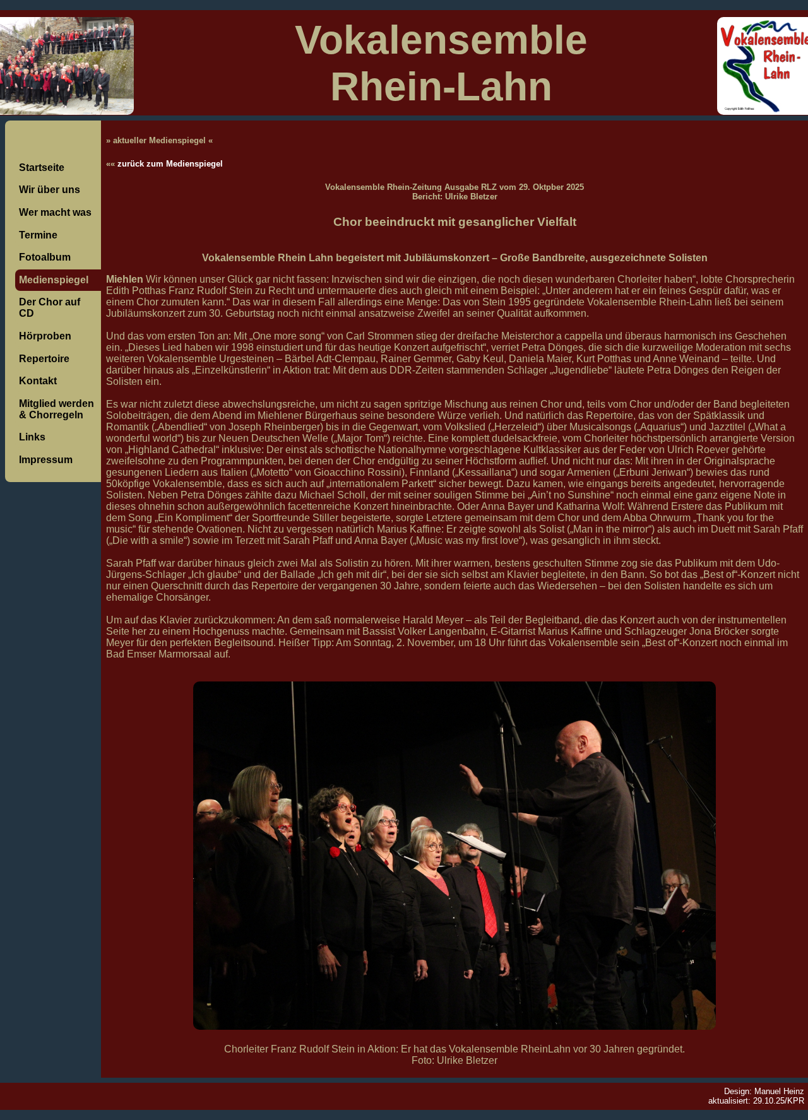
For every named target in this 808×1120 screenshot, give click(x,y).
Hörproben (45, 336)
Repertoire (44, 358)
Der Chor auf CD (49, 308)
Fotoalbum (45, 257)
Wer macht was (55, 212)
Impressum (46, 459)
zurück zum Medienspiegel (170, 163)
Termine (38, 235)
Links (32, 437)
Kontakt (38, 380)
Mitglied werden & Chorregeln (56, 409)
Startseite (41, 167)
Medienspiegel (53, 279)
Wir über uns (49, 189)
